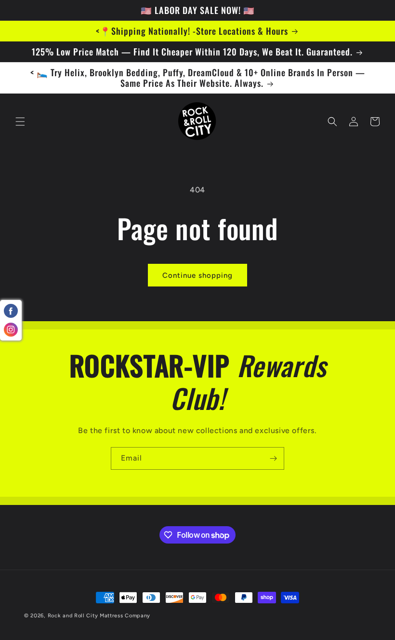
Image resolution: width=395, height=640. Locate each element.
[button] (20, 121)
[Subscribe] (273, 458)
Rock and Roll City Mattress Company (99, 616)
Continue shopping (197, 275)
